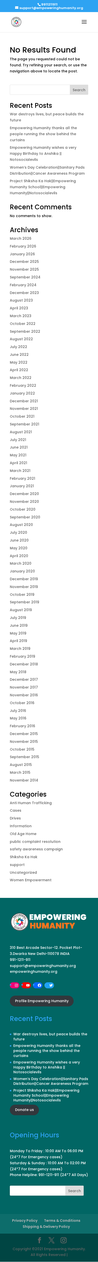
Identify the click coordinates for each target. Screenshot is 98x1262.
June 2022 (19, 354)
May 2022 (18, 362)
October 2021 (22, 416)
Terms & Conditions (62, 1220)
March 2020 (20, 563)
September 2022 (25, 331)
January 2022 (22, 393)
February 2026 (23, 246)
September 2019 (24, 602)
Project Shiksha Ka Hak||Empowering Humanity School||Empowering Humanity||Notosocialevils (43, 187)
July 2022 (18, 346)
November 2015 (24, 741)
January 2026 (22, 254)
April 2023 (19, 308)
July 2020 (18, 532)
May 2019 (18, 633)
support (17, 864)
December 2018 (24, 664)
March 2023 (20, 315)
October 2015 (22, 749)
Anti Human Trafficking (31, 802)
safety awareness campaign (36, 849)
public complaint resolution (35, 841)
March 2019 (20, 648)
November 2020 (24, 501)
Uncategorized (23, 872)
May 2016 (18, 718)
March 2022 (20, 377)
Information (21, 826)
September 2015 (24, 756)
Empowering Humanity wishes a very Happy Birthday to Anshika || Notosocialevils (43, 153)
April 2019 (18, 640)
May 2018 (18, 671)
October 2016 (22, 702)
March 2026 (20, 238)
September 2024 (25, 277)
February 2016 (22, 726)
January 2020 (22, 571)
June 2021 (19, 447)
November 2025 (24, 269)
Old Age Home (23, 833)
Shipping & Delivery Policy (46, 1226)
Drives (15, 818)
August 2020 (21, 524)
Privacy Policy (24, 1220)
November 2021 (24, 408)
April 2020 (19, 555)
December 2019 (24, 578)
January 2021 (22, 486)
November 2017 (24, 687)
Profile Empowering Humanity (42, 1000)
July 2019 (18, 617)
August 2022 (21, 339)
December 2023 (24, 292)
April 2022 (19, 369)
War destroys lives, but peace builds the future (50, 1037)
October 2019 (22, 594)
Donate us (24, 1109)
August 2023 (21, 300)
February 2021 (22, 478)
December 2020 (24, 493)
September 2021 (24, 424)
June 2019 (19, 625)
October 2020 (22, 509)
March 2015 (20, 772)
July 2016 (18, 710)
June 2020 (19, 540)
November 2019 (24, 586)
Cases (15, 810)
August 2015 (21, 764)
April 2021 (18, 462)
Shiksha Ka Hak (23, 856)
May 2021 (18, 455)
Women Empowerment (31, 880)
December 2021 (24, 401)
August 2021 (21, 431)
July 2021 (18, 439)
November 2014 (24, 780)
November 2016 (24, 695)
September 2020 (25, 517)
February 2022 (23, 385)
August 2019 (21, 609)
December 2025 (24, 261)
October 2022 (22, 323)
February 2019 (22, 656)
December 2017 (24, 679)
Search (79, 89)
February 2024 (23, 284)
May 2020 (18, 548)
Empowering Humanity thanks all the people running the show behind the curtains (43, 133)
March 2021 (20, 470)
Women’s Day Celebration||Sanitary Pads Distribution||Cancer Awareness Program (50, 1081)
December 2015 (24, 733)
